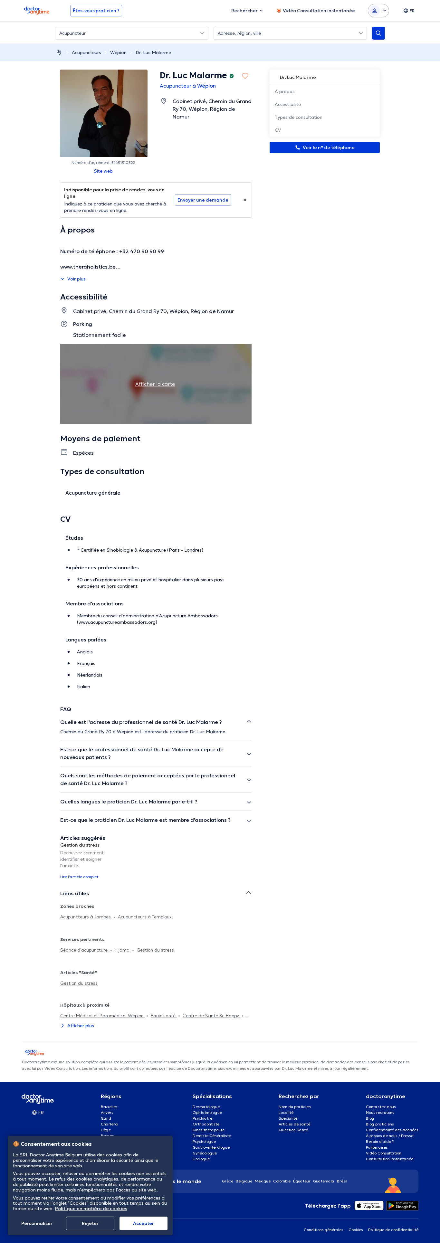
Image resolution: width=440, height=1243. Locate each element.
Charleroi (109, 1124)
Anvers (107, 1112)
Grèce (227, 1181)
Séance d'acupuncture (84, 950)
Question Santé (293, 1129)
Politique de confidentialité (393, 1229)
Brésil (342, 1181)
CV (278, 130)
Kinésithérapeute (209, 1129)
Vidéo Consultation (383, 1153)
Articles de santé (294, 1124)
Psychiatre (202, 1118)
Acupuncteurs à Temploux (145, 917)
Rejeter (90, 1223)
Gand (106, 1118)
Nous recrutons (380, 1112)
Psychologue (204, 1141)
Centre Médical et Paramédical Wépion (102, 1016)
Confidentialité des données (392, 1129)
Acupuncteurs (86, 52)
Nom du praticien (295, 1106)
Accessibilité (288, 104)
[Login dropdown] (378, 10)
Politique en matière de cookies (91, 1208)
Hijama (123, 950)
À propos (285, 91)
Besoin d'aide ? (380, 1141)
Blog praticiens (380, 1124)
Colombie (282, 1181)
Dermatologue (206, 1106)
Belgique (244, 1181)
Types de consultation (298, 117)
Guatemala (323, 1181)
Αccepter (143, 1223)
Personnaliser (37, 1223)
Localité (286, 1112)
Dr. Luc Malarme (153, 52)
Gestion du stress (155, 950)
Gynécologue (205, 1153)
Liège (106, 1129)
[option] (90, 860)
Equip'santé (164, 1016)
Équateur (302, 1181)
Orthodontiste (206, 1124)
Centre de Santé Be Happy (211, 1016)
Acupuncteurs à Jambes (86, 917)
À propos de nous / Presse (389, 1135)
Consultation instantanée (389, 1158)
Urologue (201, 1158)
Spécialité (288, 1118)
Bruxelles (109, 1106)
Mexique (263, 1181)
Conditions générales (323, 1229)
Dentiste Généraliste (212, 1135)
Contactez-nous (381, 1106)
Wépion (118, 52)
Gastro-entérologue (211, 1147)
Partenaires (377, 1147)
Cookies (356, 1229)
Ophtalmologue (207, 1112)
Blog (370, 1118)
